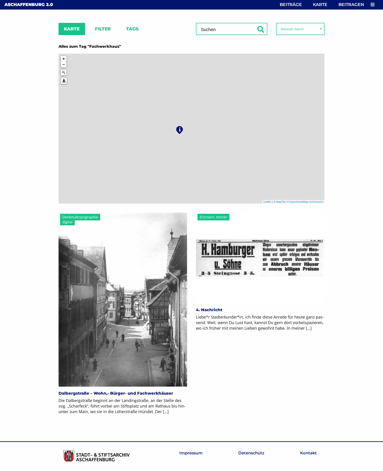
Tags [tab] (132, 29)
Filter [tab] (103, 29)
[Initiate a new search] (63, 72)
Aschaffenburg (28, 4)
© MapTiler (280, 201)
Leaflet (267, 201)
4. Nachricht (209, 309)
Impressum (191, 453)
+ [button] (64, 58)
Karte (320, 4)
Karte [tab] (72, 29)
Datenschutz (251, 453)
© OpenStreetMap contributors (305, 201)
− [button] (64, 64)
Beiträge (291, 4)
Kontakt (308, 453)
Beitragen (351, 4)
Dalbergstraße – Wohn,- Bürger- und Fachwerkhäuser (116, 393)
